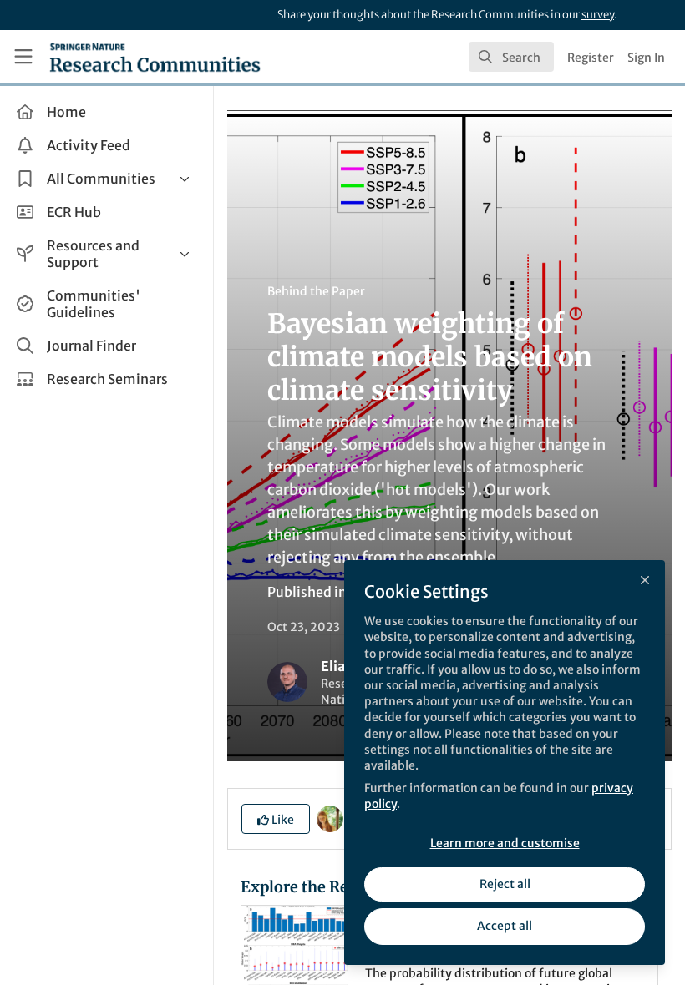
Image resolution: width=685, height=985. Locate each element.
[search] (511, 57)
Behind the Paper (316, 291)
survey (597, 15)
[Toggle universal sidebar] (23, 56)
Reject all (505, 884)
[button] (275, 819)
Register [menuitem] (590, 57)
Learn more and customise (505, 843)
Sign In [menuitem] (646, 57)
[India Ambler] (330, 818)
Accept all (504, 925)
